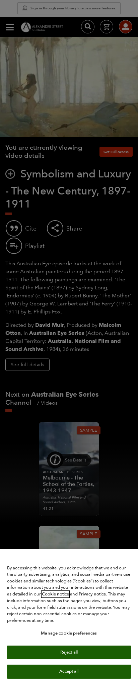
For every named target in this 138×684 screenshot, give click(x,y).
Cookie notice (55, 594)
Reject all (69, 652)
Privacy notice (92, 594)
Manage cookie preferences (69, 633)
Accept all (68, 671)
